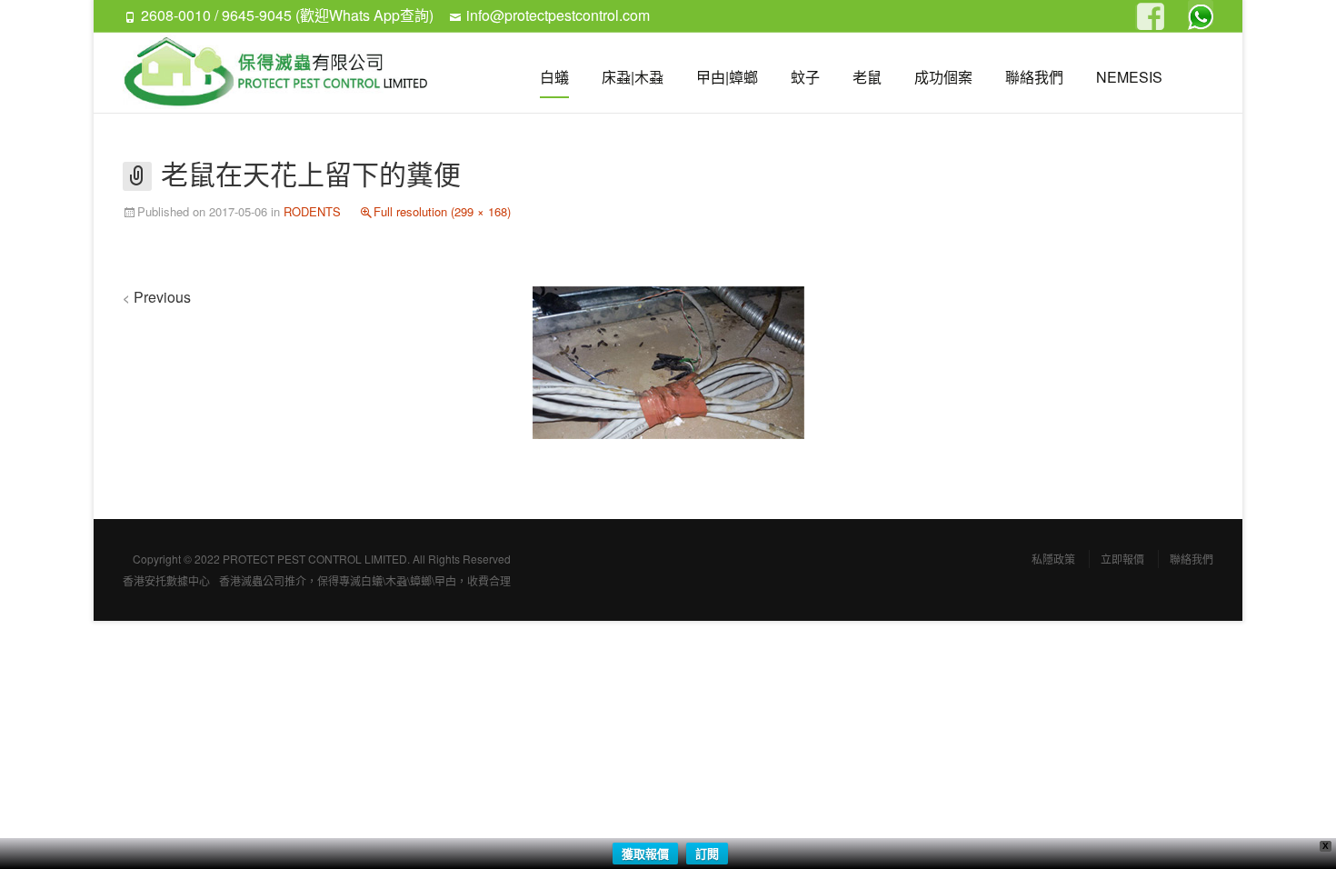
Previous (157, 296)
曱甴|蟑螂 (727, 76)
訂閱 (707, 853)
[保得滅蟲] (284, 73)
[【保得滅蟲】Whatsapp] (1200, 12)
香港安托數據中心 (166, 580)
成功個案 (943, 76)
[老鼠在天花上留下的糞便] (668, 360)
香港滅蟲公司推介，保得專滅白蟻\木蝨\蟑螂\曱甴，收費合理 (365, 580)
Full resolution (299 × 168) (442, 211)
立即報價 (1122, 558)
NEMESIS (1129, 76)
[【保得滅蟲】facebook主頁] (1148, 17)
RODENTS (312, 211)
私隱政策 (1053, 558)
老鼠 (867, 76)
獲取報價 (645, 853)
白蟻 (554, 76)
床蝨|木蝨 (632, 76)
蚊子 (805, 76)
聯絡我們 (1034, 76)
